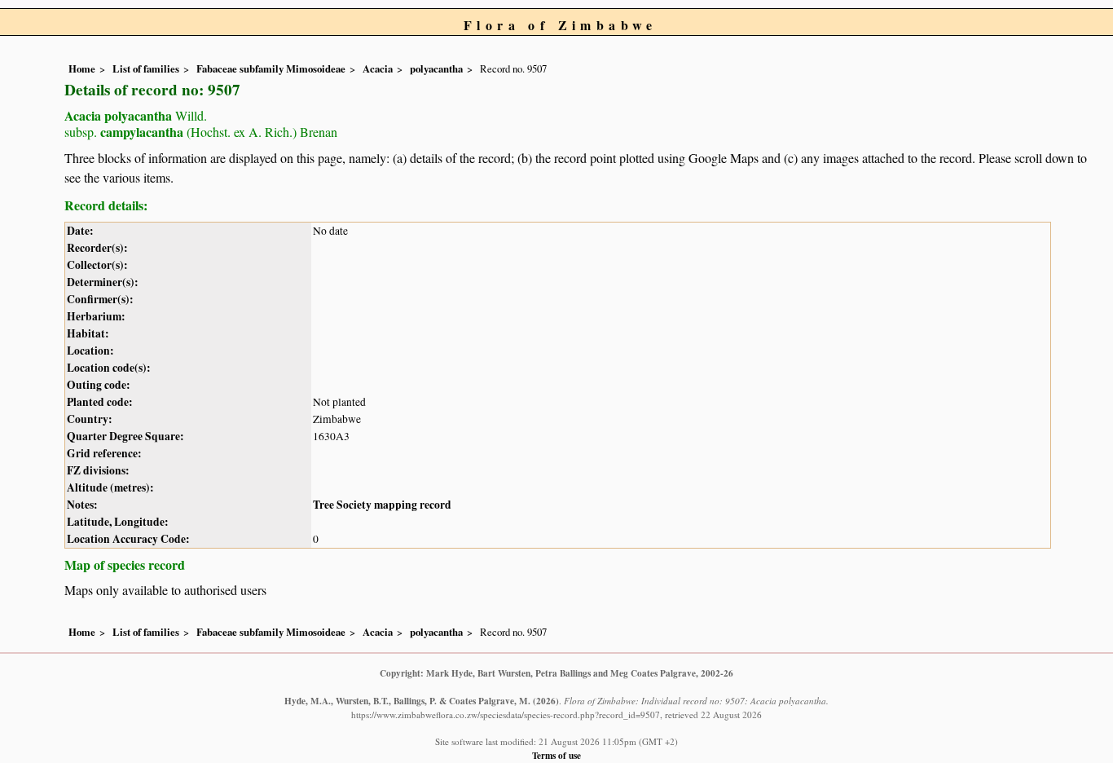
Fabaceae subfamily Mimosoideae (270, 68)
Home (81, 68)
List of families (145, 68)
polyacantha (436, 68)
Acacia (378, 68)
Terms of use (556, 755)
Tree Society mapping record (382, 504)
